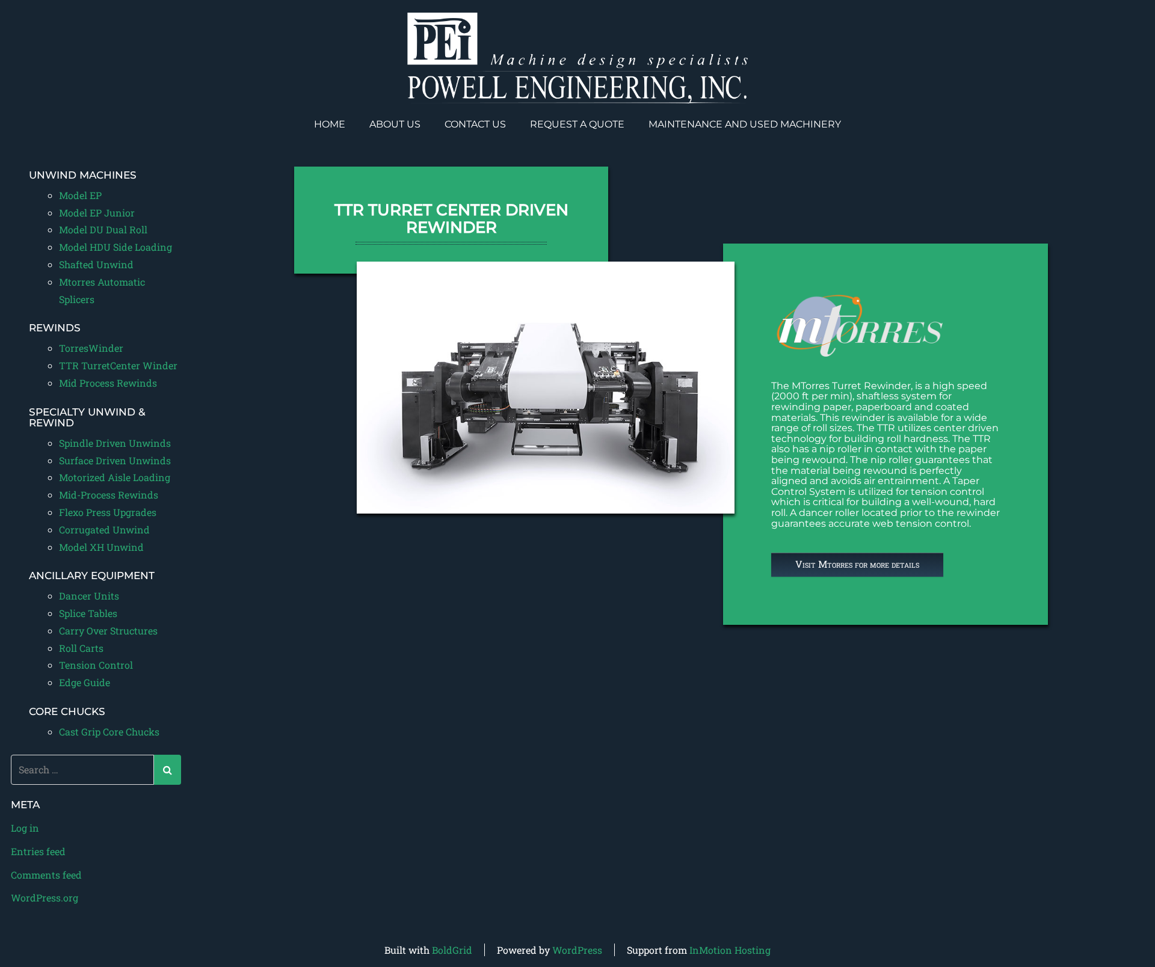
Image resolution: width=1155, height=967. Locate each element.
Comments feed (46, 874)
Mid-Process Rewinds (108, 494)
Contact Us (475, 124)
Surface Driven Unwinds (115, 460)
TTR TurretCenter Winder (118, 365)
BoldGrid (452, 950)
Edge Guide (84, 682)
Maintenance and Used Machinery (744, 124)
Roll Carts (81, 648)
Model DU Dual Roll (103, 229)
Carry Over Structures (108, 630)
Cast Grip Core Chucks (109, 731)
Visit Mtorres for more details (857, 563)
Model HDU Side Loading (115, 247)
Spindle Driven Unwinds (115, 443)
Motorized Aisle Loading (114, 477)
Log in (25, 827)
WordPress (577, 950)
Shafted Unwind (96, 264)
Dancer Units (89, 595)
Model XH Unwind (101, 547)
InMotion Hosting (730, 950)
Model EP (80, 195)
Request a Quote (577, 124)
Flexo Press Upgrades (107, 512)
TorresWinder (91, 348)
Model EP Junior (97, 212)
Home (329, 124)
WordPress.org (44, 897)
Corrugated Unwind (104, 529)
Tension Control (96, 664)
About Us (394, 124)
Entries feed (38, 851)
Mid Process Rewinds (108, 382)
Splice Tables (88, 613)
